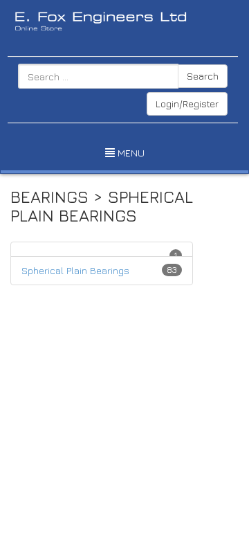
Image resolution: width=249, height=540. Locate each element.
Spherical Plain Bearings (75, 270)
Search (203, 76)
